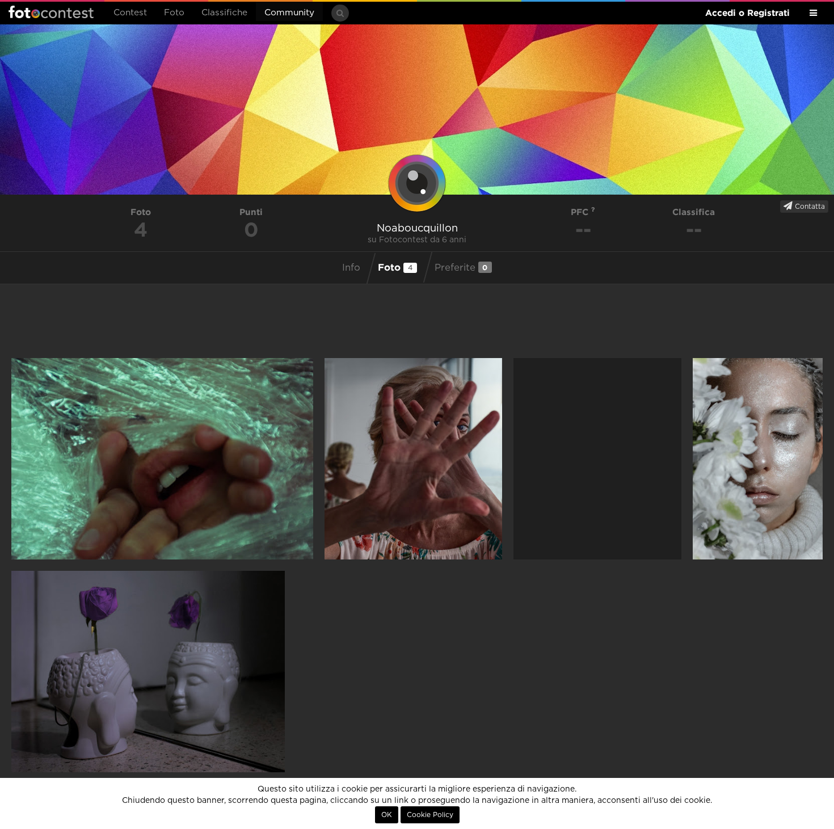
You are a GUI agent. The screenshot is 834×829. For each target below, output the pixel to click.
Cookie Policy (430, 814)
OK (386, 814)
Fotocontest (51, 11)
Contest (130, 13)
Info (351, 267)
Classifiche (224, 13)
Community (289, 13)
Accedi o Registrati (747, 13)
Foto (174, 13)
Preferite (461, 267)
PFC (581, 212)
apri (162, 458)
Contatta (809, 206)
